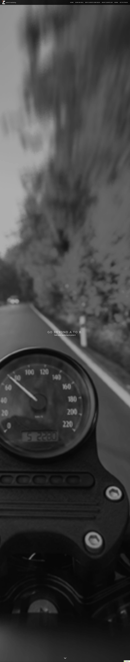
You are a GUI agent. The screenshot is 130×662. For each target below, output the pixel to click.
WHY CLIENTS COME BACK (92, 2)
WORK (116, 2)
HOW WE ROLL (79, 2)
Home (72, 2)
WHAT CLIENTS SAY (107, 2)
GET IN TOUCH (124, 2)
